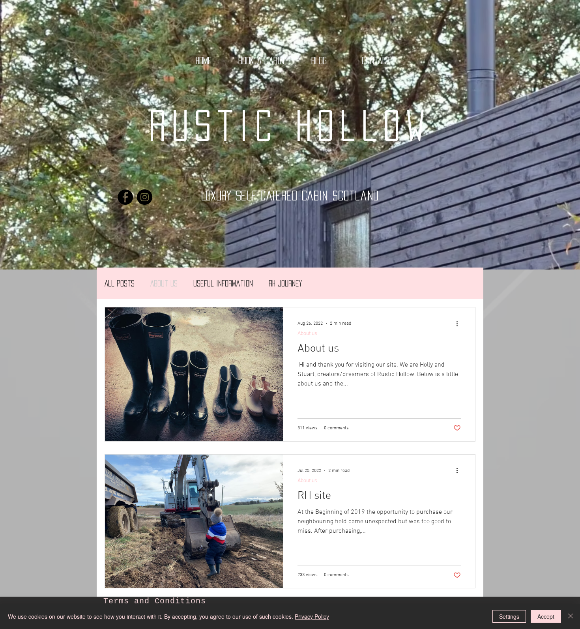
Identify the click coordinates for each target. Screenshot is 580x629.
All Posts (120, 283)
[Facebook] (125, 197)
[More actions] (459, 323)
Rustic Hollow (289, 125)
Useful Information (223, 283)
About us (164, 283)
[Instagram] (144, 197)
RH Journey (285, 283)
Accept (545, 616)
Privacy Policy (312, 616)
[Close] (570, 616)
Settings (509, 616)
